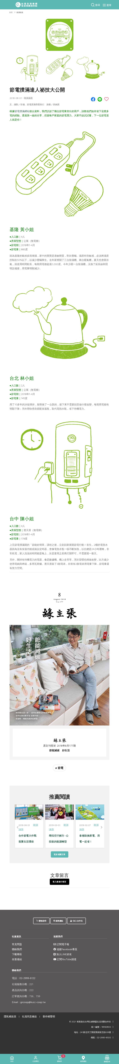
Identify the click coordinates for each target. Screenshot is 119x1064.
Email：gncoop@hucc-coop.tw (29, 1002)
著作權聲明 (49, 1016)
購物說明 (42, 921)
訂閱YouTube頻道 (66, 959)
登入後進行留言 (59, 881)
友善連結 (17, 959)
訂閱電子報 (62, 944)
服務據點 (59, 921)
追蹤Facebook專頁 (66, 949)
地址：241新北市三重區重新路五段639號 (92, 1032)
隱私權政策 (10, 1016)
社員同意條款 (29, 1016)
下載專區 (17, 954)
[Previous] (18, 827)
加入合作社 (78, 921)
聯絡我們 (17, 949)
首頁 (11, 12)
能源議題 (20, 12)
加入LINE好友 (64, 954)
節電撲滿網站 (22, 111)
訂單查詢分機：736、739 (26, 996)
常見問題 (17, 944)
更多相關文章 (59, 854)
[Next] (101, 827)
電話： (15, 978)
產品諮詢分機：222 (22, 990)
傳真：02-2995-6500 (101, 1037)
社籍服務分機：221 (22, 984)
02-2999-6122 (23, 978)
